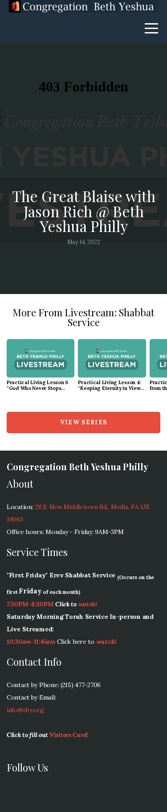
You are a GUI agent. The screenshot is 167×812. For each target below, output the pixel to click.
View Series (83, 422)
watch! (87, 604)
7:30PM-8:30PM (30, 604)
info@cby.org (25, 710)
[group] (40, 368)
